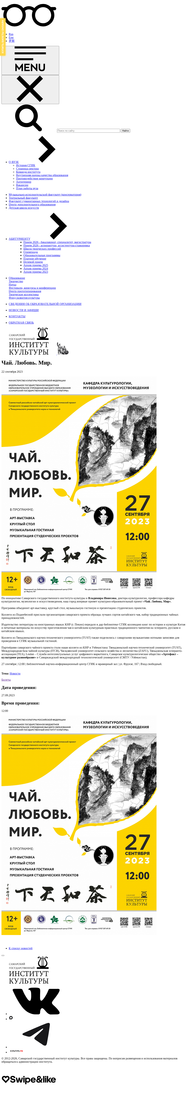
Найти (125, 130)
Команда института (28, 171)
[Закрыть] (30, 89)
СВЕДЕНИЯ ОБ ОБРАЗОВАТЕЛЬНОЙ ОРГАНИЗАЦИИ (45, 304)
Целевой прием (33, 261)
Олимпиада (30, 252)
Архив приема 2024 (35, 268)
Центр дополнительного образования (32, 204)
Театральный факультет (23, 197)
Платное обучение (34, 258)
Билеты (6, 679)
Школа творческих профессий (42, 248)
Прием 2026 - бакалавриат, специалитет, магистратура (57, 242)
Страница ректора (27, 168)
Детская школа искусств (24, 207)
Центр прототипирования (25, 291)
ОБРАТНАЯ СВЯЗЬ (21, 322)
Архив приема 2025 (35, 265)
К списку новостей (21, 948)
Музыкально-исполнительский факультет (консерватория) (45, 194)
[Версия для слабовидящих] (28, 27)
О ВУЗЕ (14, 162)
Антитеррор (23, 181)
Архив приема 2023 (35, 271)
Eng (11, 37)
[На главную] (29, 353)
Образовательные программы (41, 255)
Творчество (16, 281)
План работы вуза (27, 188)
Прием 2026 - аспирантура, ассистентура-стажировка (56, 245)
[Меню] (30, 60)
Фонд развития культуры (24, 297)
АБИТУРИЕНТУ (19, 238)
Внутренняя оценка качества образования (42, 175)
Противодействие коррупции (34, 178)
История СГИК (25, 165)
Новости (15, 673)
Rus (11, 34)
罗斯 (12, 40)
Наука (12, 284)
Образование (17, 278)
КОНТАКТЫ (17, 316)
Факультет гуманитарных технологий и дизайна (39, 201)
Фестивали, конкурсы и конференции (32, 287)
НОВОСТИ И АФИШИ (24, 310)
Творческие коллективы (24, 294)
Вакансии (22, 185)
